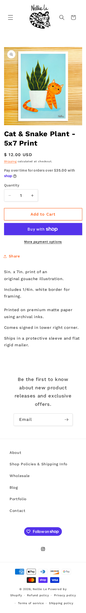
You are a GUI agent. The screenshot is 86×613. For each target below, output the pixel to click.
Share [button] (14, 256)
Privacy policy (65, 595)
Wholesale (20, 476)
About (15, 452)
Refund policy (38, 595)
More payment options (43, 242)
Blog (14, 487)
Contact (18, 511)
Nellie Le (40, 589)
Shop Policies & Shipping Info (38, 464)
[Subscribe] (66, 419)
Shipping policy (61, 603)
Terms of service (31, 603)
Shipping (10, 161)
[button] (10, 17)
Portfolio (18, 499)
